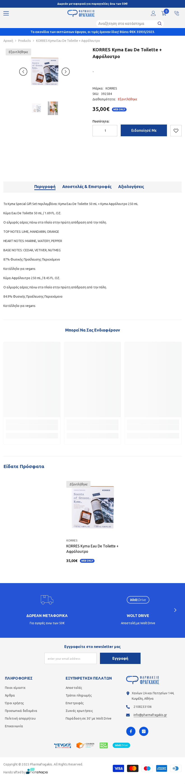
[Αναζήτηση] (130, 23)
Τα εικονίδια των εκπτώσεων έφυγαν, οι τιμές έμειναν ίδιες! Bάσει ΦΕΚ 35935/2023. (92, 32)
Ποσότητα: (100, 121)
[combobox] (125, 23)
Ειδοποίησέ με (144, 130)
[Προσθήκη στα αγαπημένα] (176, 130)
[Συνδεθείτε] (153, 13)
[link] (32, 427)
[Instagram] (143, 731)
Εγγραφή (120, 658)
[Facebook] (131, 731)
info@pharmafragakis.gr (150, 715)
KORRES (111, 88)
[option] (44, 71)
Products (24, 40)
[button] (23, 72)
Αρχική (8, 40)
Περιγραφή (45, 186)
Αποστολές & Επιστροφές (86, 186)
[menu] (6, 13)
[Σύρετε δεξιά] (175, 610)
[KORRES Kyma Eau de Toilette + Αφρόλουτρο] (92, 507)
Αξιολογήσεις (131, 186)
